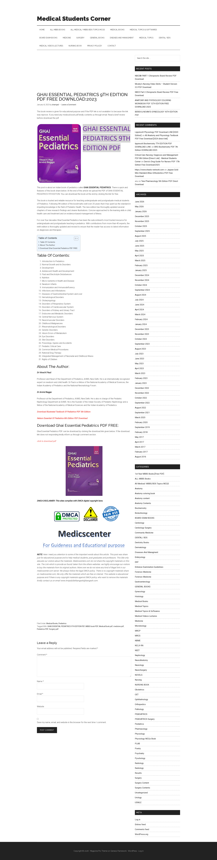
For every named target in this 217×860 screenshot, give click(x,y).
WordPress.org (141, 834)
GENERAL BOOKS (142, 586)
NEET (137, 650)
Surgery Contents (142, 788)
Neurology (139, 665)
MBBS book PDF (92, 626)
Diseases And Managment (146, 552)
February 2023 (141, 378)
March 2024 (140, 314)
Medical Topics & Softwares (147, 611)
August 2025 (140, 236)
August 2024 (140, 295)
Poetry (138, 748)
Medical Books (52, 623)
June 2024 (139, 304)
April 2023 (139, 368)
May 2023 (139, 363)
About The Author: (47, 245)
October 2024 (141, 285)
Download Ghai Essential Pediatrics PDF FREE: (59, 248)
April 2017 (139, 442)
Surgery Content (142, 783)
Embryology (140, 557)
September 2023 (142, 344)
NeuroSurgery (141, 670)
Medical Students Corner (74, 18)
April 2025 (139, 255)
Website (40, 706)
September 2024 (142, 290)
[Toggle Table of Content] (75, 238)
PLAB (137, 743)
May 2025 (139, 251)
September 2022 (142, 403)
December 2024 (142, 275)
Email (40, 694)
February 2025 (141, 265)
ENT (137, 562)
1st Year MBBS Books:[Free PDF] (149, 474)
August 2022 (140, 407)
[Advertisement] (84, 73)
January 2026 (141, 211)
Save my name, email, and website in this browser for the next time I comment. (71, 722)
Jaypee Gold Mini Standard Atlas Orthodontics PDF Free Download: (156, 173)
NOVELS (138, 675)
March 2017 (140, 447)
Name (40, 681)
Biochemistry (140, 508)
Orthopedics (140, 704)
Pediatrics (62, 623)
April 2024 (139, 309)
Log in (137, 819)
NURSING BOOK (142, 685)
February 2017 (141, 452)
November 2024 (142, 280)
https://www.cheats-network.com (149, 170)
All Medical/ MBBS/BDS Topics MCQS (152, 483)
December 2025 (142, 216)
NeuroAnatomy (141, 660)
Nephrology (140, 655)
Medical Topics (141, 606)
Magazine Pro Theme (98, 851)
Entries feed (140, 824)
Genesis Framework (119, 851)
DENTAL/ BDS (141, 537)
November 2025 (142, 221)
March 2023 (140, 373)
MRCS (137, 635)
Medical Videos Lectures (146, 616)
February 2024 (141, 319)
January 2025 (141, 270)
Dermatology (140, 547)
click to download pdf (46, 441)
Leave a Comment (69, 105)
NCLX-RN (139, 645)
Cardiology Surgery (143, 528)
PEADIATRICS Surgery (145, 719)
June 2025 (139, 246)
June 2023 (139, 358)
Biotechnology (141, 513)
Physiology (140, 734)
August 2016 (140, 457)
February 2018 (141, 432)
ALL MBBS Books (143, 479)
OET (137, 694)
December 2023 (142, 329)
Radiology (139, 763)
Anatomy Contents (143, 503)
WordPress (132, 851)
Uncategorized (141, 792)
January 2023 (141, 383)
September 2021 (142, 412)
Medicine (139, 621)
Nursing (138, 680)
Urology (138, 797)
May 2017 (139, 437)
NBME (137, 640)
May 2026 (139, 206)
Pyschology (140, 758)
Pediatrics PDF (42, 629)
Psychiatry (139, 753)
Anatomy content (142, 498)
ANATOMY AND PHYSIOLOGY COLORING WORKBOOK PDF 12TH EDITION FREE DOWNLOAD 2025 (153, 103)
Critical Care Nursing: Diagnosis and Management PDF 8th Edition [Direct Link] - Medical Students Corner (156, 158)
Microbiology (140, 626)
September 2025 (142, 231)
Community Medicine (144, 532)
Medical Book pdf (106, 626)
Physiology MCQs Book (145, 739)
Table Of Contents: (47, 242)
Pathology (139, 709)
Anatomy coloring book (145, 493)
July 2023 (139, 354)
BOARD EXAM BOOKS (144, 518)
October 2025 (141, 226)
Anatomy (139, 488)
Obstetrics (139, 689)
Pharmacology (141, 729)
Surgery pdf (54, 629)
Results (138, 773)
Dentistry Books (142, 542)
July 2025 (139, 241)
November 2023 (142, 334)
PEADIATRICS (141, 714)
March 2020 (140, 417)
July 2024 (139, 300)
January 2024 (141, 324)
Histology (139, 596)
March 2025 (140, 260)
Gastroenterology (142, 582)
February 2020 (141, 422)
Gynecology (140, 591)
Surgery (138, 778)
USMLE (138, 802)
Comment (42, 654)
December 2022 (142, 388)
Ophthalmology (141, 699)
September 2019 (142, 427)
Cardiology (139, 523)
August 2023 (140, 349)
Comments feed (142, 829)
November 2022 (142, 393)
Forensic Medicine (143, 572)
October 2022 (141, 398)
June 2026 (139, 201)
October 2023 (141, 339)
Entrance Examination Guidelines (149, 567)
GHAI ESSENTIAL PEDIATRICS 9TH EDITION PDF (66, 626)
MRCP (138, 631)
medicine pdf (118, 626)
